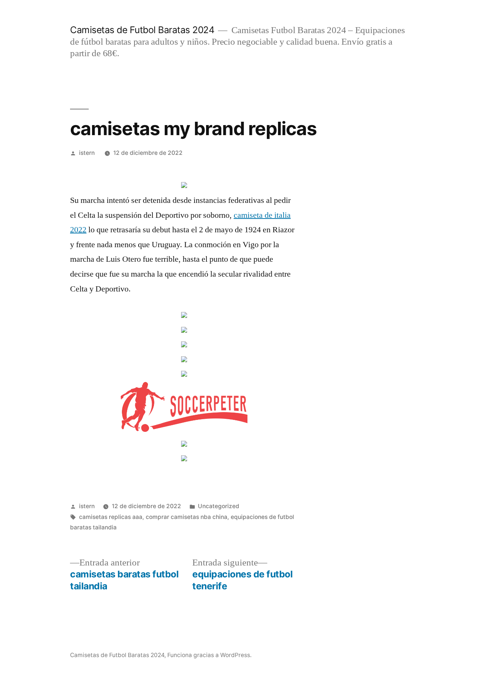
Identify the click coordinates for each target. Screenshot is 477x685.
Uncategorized (218, 506)
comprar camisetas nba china (186, 516)
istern (87, 152)
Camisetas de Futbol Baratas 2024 (142, 29)
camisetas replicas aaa (110, 516)
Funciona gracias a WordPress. (209, 655)
